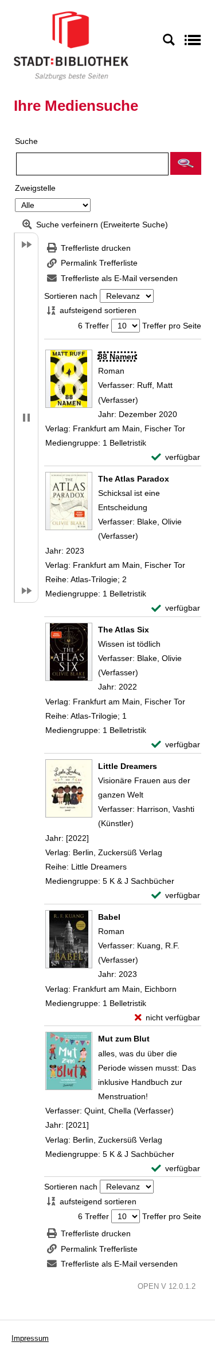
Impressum (30, 1338)
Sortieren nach (70, 296)
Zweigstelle (35, 188)
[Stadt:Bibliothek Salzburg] (71, 45)
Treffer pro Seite (171, 325)
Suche (26, 141)
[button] (185, 163)
